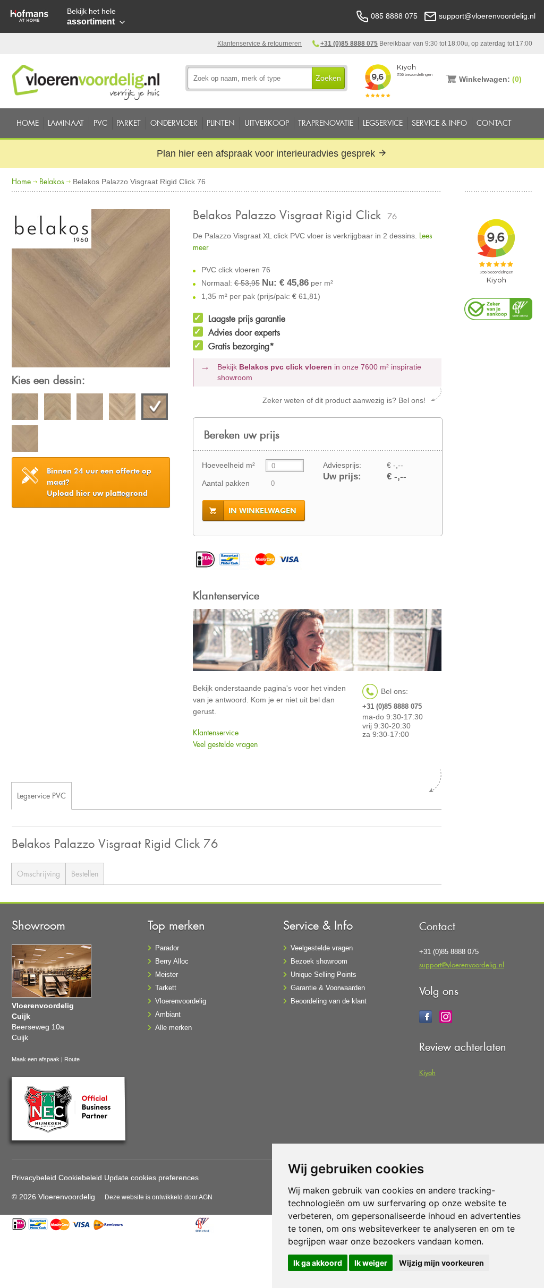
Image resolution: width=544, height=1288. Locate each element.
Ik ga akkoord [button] (317, 1262)
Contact (494, 123)
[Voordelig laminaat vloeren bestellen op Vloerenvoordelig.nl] (87, 80)
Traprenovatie (325, 123)
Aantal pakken (226, 483)
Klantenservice (216, 732)
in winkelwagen (262, 510)
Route (72, 1059)
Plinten (221, 123)
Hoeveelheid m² (228, 465)
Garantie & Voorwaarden (328, 988)
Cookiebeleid (80, 1177)
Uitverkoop (266, 123)
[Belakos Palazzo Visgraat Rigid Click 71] (25, 408)
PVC (100, 123)
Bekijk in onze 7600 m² (319, 372)
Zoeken (328, 78)
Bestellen (84, 874)
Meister (166, 974)
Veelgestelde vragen (322, 948)
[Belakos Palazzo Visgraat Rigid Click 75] (122, 408)
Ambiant (168, 1014)
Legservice (383, 123)
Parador (167, 948)
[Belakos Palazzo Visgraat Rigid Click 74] (89, 408)
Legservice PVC (41, 796)
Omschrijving (38, 874)
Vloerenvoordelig (180, 1001)
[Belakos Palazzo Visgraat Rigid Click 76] (91, 290)
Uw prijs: (342, 476)
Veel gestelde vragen (225, 744)
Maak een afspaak (36, 1059)
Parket (128, 123)
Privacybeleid (34, 1177)
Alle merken (173, 1028)
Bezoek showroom (319, 961)
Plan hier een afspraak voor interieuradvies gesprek (267, 153)
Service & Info (439, 123)
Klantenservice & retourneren (259, 43)
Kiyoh (427, 1072)
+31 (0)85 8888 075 (349, 43)
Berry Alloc (172, 961)
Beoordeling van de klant (329, 1001)
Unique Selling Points (323, 974)
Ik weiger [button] (370, 1262)
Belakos (51, 181)
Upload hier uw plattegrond (99, 482)
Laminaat (66, 123)
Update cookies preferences (151, 1177)
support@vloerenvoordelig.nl (461, 964)
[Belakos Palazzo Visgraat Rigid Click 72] (57, 408)
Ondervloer (174, 123)
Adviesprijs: (342, 465)
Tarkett (165, 988)
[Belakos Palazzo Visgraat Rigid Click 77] (25, 440)
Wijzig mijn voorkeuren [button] (441, 1262)
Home (27, 123)
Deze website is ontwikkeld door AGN (158, 1197)
